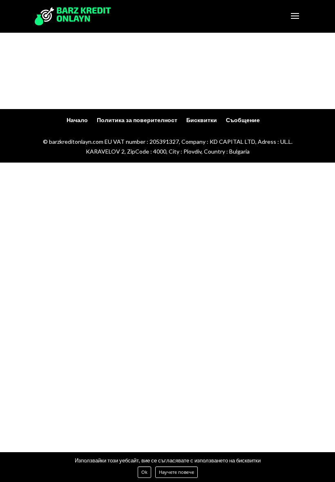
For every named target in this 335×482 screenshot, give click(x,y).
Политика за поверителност (137, 119)
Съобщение (243, 119)
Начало (77, 119)
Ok (144, 472)
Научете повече (176, 472)
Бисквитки (201, 119)
